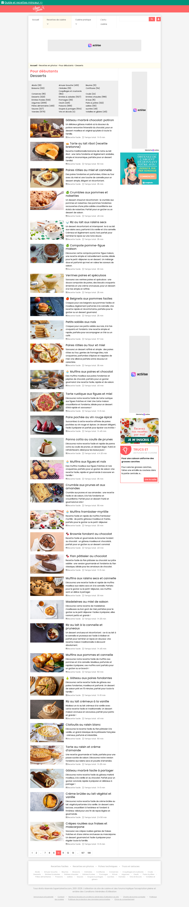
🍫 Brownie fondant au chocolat (89, 534)
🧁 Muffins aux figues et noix (86, 462)
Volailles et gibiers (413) (96, 111)
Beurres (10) (91, 85)
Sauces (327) (38, 108)
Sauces (80, 877)
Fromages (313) (66, 100)
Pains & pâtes (148, 874)
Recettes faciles (59, 866)
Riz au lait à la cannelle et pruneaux (84, 626)
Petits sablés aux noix (81, 322)
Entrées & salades (52, 874)
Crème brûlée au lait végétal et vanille (88, 795)
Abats (37, 872)
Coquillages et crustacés (133, 872)
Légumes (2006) (39, 103)
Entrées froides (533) (41, 100)
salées (70, 877)
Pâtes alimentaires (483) (43, 106)
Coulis (150, 872)
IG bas (114, 874)
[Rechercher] (152, 19)
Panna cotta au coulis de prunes (89, 439)
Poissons (59, 877)
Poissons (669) (65, 106)
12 (68, 853)
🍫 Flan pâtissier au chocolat (86, 556)
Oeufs (136, 874)
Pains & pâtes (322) (95, 103)
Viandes (121, 877)
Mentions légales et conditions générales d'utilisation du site (94, 897)
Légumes (125, 874)
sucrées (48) (92, 108)
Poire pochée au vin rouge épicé (89, 417)
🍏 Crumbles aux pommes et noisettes (87, 194)
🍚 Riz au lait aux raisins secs (86, 222)
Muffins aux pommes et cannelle (89, 655)
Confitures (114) (93, 88)
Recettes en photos (48, 65)
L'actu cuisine (104, 21)
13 (73, 853)
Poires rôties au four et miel (85, 345)
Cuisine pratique (83, 19)
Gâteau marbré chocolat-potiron (90, 120)
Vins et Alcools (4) (67, 111)
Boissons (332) (38, 88)
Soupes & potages (95, 877)
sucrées (110, 877)
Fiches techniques (107, 866)
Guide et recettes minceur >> (23, 2)
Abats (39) (37, 85)
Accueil (35, 19)
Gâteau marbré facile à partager (90, 770)
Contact (61, 897)
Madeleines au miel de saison (87, 602)
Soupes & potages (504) (70, 108)
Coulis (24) (91, 94)
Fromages (103, 874)
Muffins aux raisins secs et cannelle (91, 578)
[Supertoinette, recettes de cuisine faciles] (38, 8)
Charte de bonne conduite (134, 897)
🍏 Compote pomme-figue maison (85, 247)
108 (89, 853)
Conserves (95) (39, 94)
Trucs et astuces (131, 866)
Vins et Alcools (136, 877)
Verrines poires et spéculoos (86, 275)
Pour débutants (66, 65)
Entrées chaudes (71, 874)
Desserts (79, 65)
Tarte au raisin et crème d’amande (83, 748)
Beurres (65, 872)
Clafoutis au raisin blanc (83, 725)
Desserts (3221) (38, 97)
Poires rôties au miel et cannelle (89, 170)
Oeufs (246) (64, 103)
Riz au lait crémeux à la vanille (87, 701)
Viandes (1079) (38, 111)
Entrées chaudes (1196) (96, 97)
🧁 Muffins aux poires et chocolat (89, 372)
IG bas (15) (91, 100)
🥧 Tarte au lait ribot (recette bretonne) (86, 145)
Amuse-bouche (50, 872)
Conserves (113, 872)
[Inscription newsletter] (139, 431)
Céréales (88, 872)
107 (83, 853)
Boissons (76, 872)
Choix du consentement (124, 899)
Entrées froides (89, 874)
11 (63, 853)
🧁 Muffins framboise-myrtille (87, 512)
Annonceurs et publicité (43, 897)
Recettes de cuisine (56, 19)
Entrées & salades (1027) (70, 97)
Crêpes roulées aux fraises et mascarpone (86, 825)
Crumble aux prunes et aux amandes (85, 486)
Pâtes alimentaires (43, 877)
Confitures (100, 872)
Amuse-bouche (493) (69, 85)
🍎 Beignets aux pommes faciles (89, 299)
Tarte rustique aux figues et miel (89, 394)
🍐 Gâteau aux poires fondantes (89, 678)
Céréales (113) (65, 88)
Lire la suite (150, 479)
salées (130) (91, 106)
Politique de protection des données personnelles (89, 899)
